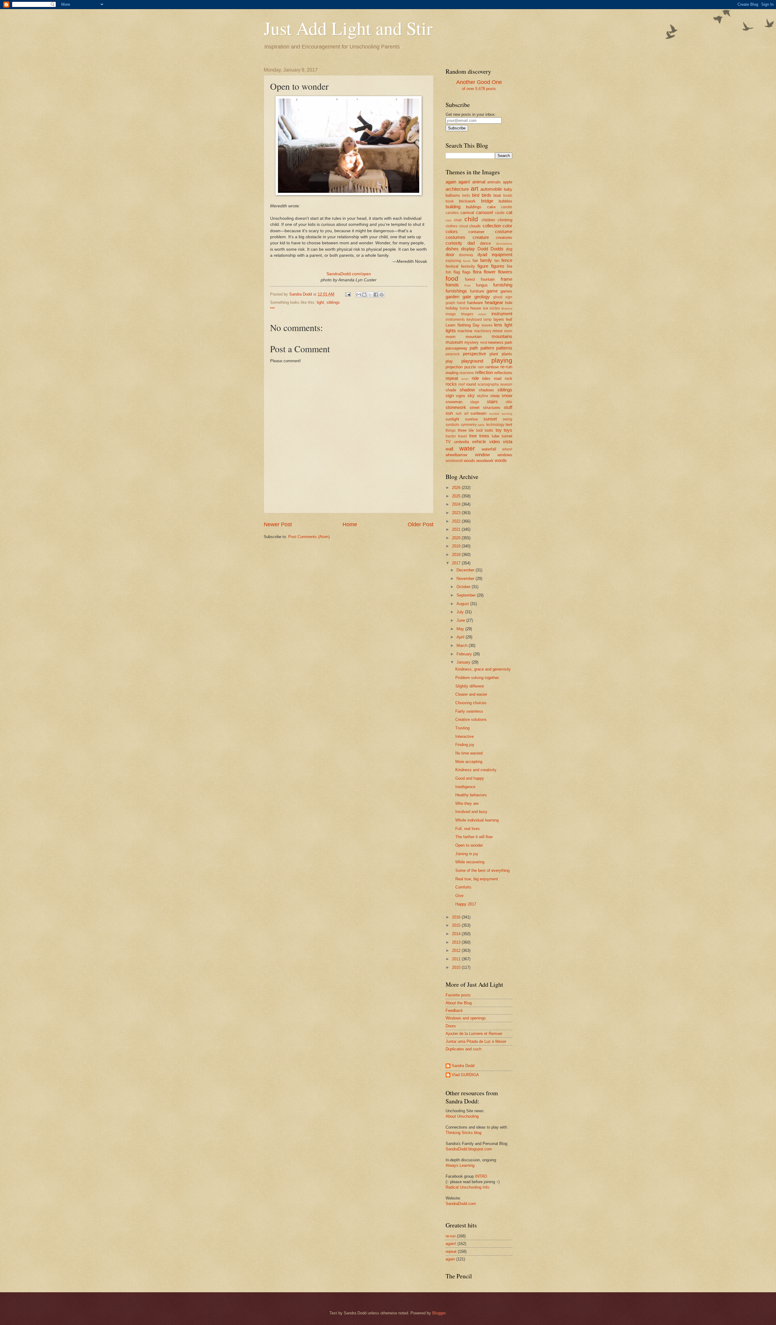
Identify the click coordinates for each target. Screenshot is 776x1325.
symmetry (469, 425)
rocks (451, 383)
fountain (488, 279)
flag (456, 272)
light (320, 302)
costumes (455, 237)
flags (466, 272)
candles (452, 213)
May (461, 629)
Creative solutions (471, 719)
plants (507, 354)
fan (497, 261)
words (501, 460)
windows (504, 455)
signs (460, 395)
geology (482, 296)
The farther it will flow (474, 837)
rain (481, 367)
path (474, 347)
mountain (474, 336)
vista (507, 441)
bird (475, 195)
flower (490, 271)
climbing (505, 220)
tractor (451, 436)
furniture (477, 291)
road (497, 378)
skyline (482, 396)
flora (477, 271)
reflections (503, 372)
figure (482, 266)
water (467, 448)
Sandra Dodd (463, 1065)
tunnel (507, 436)
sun (449, 413)
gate (467, 296)
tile (471, 430)
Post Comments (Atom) (309, 536)
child (471, 219)
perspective (474, 353)
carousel (484, 212)
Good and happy (469, 778)
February (465, 654)
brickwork (467, 201)
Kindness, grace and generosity (483, 669)
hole (508, 302)
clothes (451, 226)
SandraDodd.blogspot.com (469, 1149)
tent (509, 424)
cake (491, 207)
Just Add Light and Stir (348, 28)
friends (452, 284)
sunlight (452, 419)
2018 (457, 554)
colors (452, 231)
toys (508, 430)
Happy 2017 (465, 904)
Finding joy (464, 744)
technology (495, 425)
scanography (488, 384)
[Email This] (359, 295)
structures (491, 407)
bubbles (505, 201)
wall (449, 448)
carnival (467, 212)
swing (507, 419)
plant (494, 354)
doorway (466, 255)
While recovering (469, 862)
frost (467, 285)
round (471, 384)
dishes (452, 248)
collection (492, 225)
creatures (504, 237)
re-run (506, 366)
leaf (509, 319)
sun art (462, 413)
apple (507, 182)
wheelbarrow (456, 455)
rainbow (492, 367)
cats (448, 220)
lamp (487, 319)
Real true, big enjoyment (476, 879)
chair (458, 220)
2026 (457, 487)
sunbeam (478, 413)
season (506, 384)
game (492, 290)
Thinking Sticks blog (463, 1132)
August (463, 603)
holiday (452, 308)
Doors (451, 1026)
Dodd (482, 248)
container (476, 231)
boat (497, 195)
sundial (494, 413)
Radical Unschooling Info (467, 1187)
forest (470, 279)
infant (482, 314)
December (466, 570)
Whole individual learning (477, 820)
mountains (502, 336)
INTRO (481, 1176)
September (467, 595)
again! (464, 181)
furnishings (456, 290)
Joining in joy (466, 854)
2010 (457, 967)
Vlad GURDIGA (465, 1074)
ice (485, 308)
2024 (457, 504)
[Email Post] (347, 294)
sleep (495, 395)
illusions (506, 308)
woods (469, 460)
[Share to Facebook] (376, 295)
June (461, 620)
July (461, 612)
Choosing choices (471, 703)
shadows (486, 390)
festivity (468, 266)
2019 (457, 546)
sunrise (471, 419)
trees (484, 435)
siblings (333, 302)
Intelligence (465, 787)
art (474, 188)
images (467, 314)
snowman (454, 402)
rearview (467, 373)
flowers (505, 271)
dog (509, 249)
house (475, 308)
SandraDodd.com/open (348, 274)
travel (462, 436)
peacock (453, 354)
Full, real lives (467, 828)
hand (461, 303)
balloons (453, 195)
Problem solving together (477, 677)
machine (464, 331)
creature (481, 237)
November (466, 578)
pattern (487, 347)
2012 (457, 950)
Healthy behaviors (471, 795)
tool (479, 430)
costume (503, 231)
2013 (457, 942)
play (449, 361)
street (475, 407)
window (482, 454)
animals (494, 182)
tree (473, 435)
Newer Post (278, 524)
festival (452, 266)
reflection (484, 372)
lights (451, 330)
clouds (475, 226)
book (450, 201)
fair (475, 260)
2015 (457, 925)
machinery (482, 331)
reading (452, 372)
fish (448, 272)
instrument (501, 313)
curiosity (454, 243)
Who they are (467, 803)
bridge (487, 200)
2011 (457, 959)
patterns (504, 347)
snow (507, 395)
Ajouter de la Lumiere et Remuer (474, 1033)
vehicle (479, 441)
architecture (457, 189)
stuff (508, 407)
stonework (456, 407)
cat (509, 212)
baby (508, 189)
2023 (457, 512)
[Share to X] (370, 295)
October (464, 586)
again (451, 181)
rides (486, 378)
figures (497, 266)
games (506, 291)
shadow (467, 389)
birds (486, 195)
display (468, 248)
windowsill (454, 461)
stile (509, 402)
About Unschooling (462, 1116)
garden (452, 296)
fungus (482, 285)
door (450, 254)
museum (454, 342)
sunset (490, 418)
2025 (457, 496)
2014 (457, 934)
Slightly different (469, 686)
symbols (452, 425)
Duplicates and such (463, 1049)
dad (471, 243)
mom (508, 331)
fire (509, 266)
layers (498, 319)
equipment (502, 254)
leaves (487, 325)
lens (498, 324)
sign (450, 395)
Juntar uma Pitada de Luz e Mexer (476, 1041)
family (486, 260)
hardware (475, 302)
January (464, 662)
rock (508, 378)
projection (454, 367)
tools (489, 430)
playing (501, 360)
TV (448, 442)
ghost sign (502, 297)
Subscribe (457, 128)
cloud (463, 226)
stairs (492, 401)
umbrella (461, 442)
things (451, 430)
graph (450, 303)
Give (459, 895)
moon (450, 336)
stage (474, 402)
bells (466, 195)
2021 (457, 529)
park (508, 342)
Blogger (438, 1313)
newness (495, 342)
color (507, 225)
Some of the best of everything (482, 870)
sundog (507, 413)
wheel (507, 449)
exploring (453, 261)
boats (507, 195)
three (462, 430)
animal (478, 181)
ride (475, 378)
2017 (457, 563)
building (453, 206)
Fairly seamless (469, 711)
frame (506, 279)
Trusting (462, 728)
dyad (482, 254)
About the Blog (459, 1003)
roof (461, 384)
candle (506, 207)
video (494, 441)
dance (485, 243)
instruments (455, 319)
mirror (498, 331)
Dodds (496, 248)
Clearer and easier (471, 694)
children (488, 220)
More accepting (468, 761)
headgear (494, 302)
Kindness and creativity (476, 770)
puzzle (470, 367)
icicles (495, 308)
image (451, 314)
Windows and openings (466, 1018)
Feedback (454, 1010)
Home (350, 524)
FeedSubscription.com (478, 134)
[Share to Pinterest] (382, 295)
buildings (473, 207)
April (461, 637)
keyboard (474, 319)
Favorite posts (458, 995)
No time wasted (469, 753)
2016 (457, 917)
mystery (471, 342)
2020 (457, 538)
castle (500, 213)
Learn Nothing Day (463, 325)
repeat (452, 378)
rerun (465, 378)
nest (483, 342)
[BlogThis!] (364, 295)
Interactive (464, 736)
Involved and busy (471, 811)
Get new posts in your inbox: (471, 114)
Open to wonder (469, 845)
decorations (504, 243)
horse (464, 308)
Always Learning (460, 1165)
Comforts (463, 887)
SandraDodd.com (461, 1203)
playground (472, 360)
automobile (491, 189)
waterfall (489, 449)
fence (506, 260)
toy (499, 430)
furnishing (502, 284)
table (481, 425)
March (463, 645)
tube (495, 436)
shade (451, 390)
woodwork (484, 460)
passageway (456, 348)
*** (272, 308)
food (452, 278)
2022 (457, 521)
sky (471, 395)
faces (466, 261)
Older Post (420, 524)
